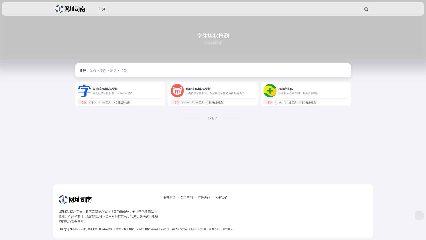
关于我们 (221, 197)
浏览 (113, 70)
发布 (93, 70)
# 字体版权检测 (122, 102)
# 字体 (92, 102)
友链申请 (169, 197)
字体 (83, 102)
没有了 (213, 118)
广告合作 (204, 197)
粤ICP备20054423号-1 (101, 229)
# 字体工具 (105, 102)
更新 (103, 70)
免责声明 (186, 197)
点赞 (123, 70)
